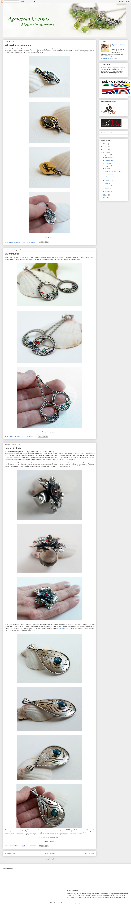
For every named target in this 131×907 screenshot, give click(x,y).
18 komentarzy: (31, 242)
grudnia (107, 155)
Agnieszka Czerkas (118, 45)
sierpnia (108, 166)
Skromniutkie (12, 253)
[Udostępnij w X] (44, 242)
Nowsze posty (10, 853)
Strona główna (50, 853)
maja (107, 183)
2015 (105, 146)
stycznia (108, 191)
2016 (105, 144)
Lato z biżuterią (13, 448)
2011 (105, 198)
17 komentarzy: (31, 846)
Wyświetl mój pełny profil (109, 58)
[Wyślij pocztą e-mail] (40, 242)
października (109, 160)
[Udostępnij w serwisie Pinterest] (48, 242)
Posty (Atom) (53, 859)
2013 (105, 152)
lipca (106, 169)
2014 (105, 149)
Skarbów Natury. (64, 628)
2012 (105, 195)
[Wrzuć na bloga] (42, 242)
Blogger (79, 903)
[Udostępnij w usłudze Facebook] (46, 242)
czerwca (108, 180)
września (108, 163)
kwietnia (108, 186)
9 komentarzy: (31, 436)
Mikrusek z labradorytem (18, 45)
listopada (108, 157)
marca (107, 189)
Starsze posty (89, 853)
